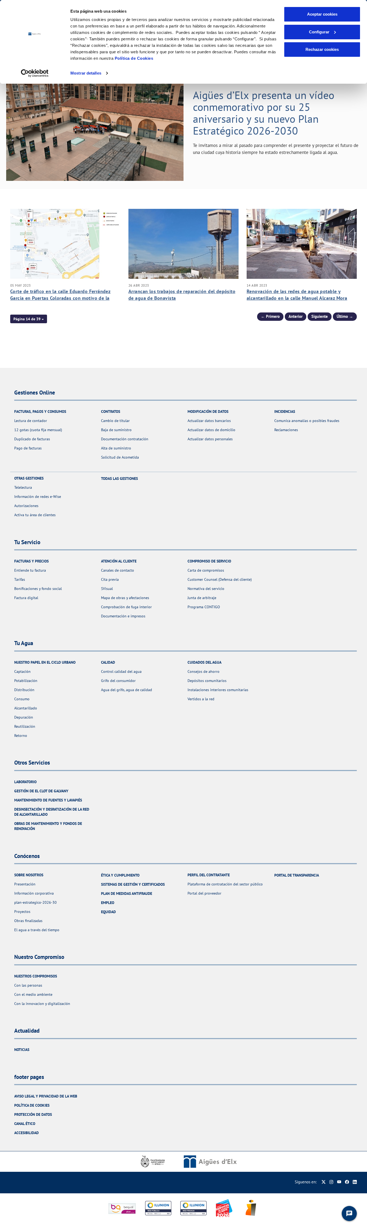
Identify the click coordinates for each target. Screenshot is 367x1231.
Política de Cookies (134, 58)
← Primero (270, 316)
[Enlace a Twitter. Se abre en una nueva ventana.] (324, 1181)
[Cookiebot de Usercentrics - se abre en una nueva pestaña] (34, 73)
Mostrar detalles (85, 73)
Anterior (296, 316)
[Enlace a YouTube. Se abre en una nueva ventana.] (339, 1181)
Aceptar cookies (322, 14)
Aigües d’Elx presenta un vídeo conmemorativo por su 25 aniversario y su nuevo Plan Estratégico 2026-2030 (263, 113)
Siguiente (319, 316)
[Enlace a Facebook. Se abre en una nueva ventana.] (347, 1181)
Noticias (21, 1049)
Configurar (319, 32)
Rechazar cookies (322, 49)
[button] (28, 319)
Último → (345, 316)
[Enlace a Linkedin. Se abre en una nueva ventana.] (355, 1181)
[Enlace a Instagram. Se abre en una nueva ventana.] (331, 1181)
